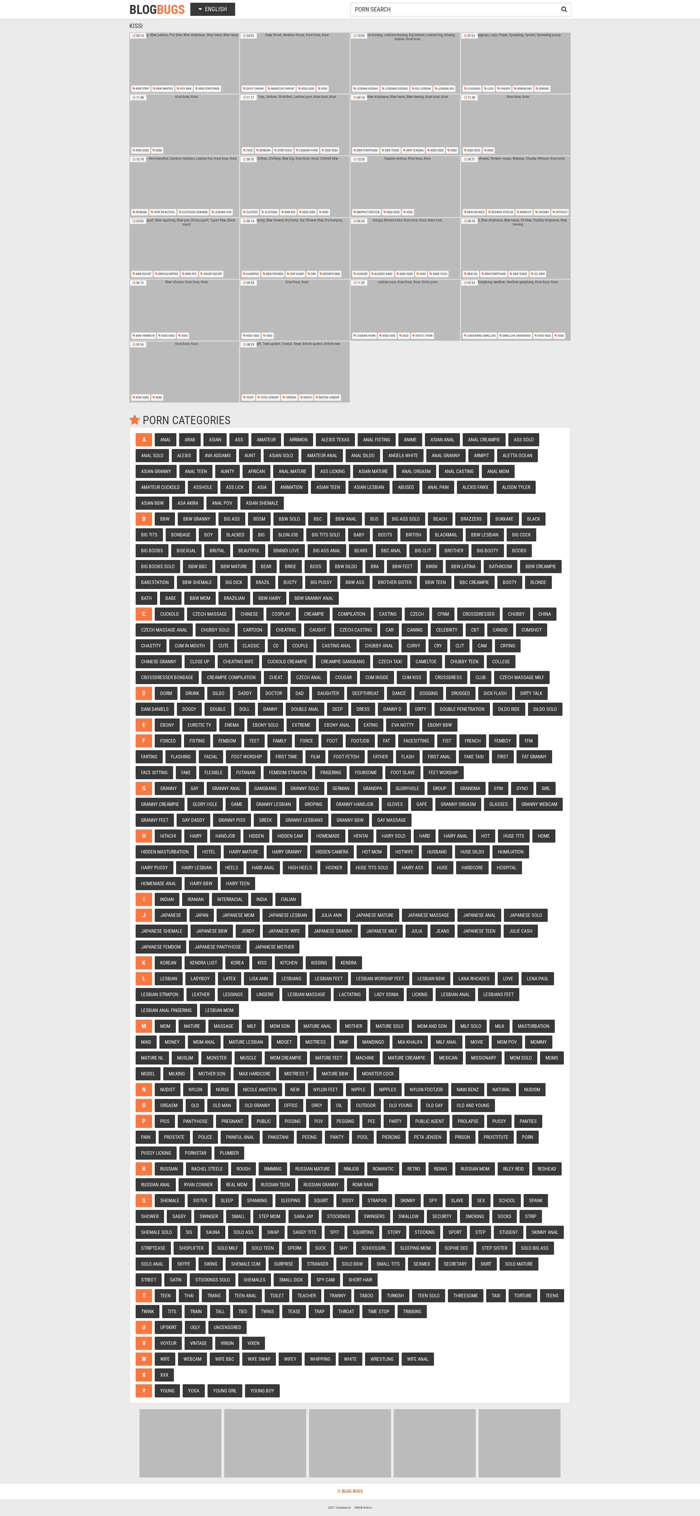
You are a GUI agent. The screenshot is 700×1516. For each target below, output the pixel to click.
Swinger (209, 1216)
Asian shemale (262, 503)
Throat (346, 1311)
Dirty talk (531, 693)
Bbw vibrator (144, 336)
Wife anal (417, 1359)
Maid (146, 1042)
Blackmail (446, 535)
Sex (481, 1200)
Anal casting (459, 471)
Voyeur (168, 1343)
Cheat (275, 677)
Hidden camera (332, 852)
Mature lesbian (246, 1042)
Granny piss (232, 820)
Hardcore (472, 867)
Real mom (236, 1184)
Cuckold (169, 614)
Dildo (218, 693)
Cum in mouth (190, 646)
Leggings (473, 88)
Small (238, 1216)
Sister (200, 1200)
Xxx (164, 1375)
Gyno (522, 788)
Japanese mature (374, 915)
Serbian (264, 150)
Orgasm (168, 1105)
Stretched (284, 150)
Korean (168, 963)
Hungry (362, 274)
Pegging (345, 1121)
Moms (552, 1058)
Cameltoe (426, 661)
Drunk (192, 693)
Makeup (525, 212)
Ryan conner (198, 1184)
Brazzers (471, 519)
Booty (510, 582)
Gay (195, 788)
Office (291, 1105)
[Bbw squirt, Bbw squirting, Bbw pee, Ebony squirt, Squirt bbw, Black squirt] (184, 248)
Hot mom (372, 852)
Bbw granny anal (313, 598)
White (350, 1359)
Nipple (358, 1089)
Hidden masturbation (165, 852)
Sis (189, 1232)
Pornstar (195, 1153)
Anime (410, 439)
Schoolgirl (373, 1248)
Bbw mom (200, 598)
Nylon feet (325, 1089)
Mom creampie (286, 1058)
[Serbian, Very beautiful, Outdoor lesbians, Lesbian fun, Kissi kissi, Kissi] (184, 186)
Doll (245, 709)
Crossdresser (478, 614)
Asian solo (281, 455)
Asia (262, 487)
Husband (437, 852)
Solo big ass (535, 1248)
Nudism (532, 1089)
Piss (165, 1121)
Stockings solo (212, 1280)
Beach (440, 519)
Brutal (217, 550)
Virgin (227, 1343)
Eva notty (403, 725)
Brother (454, 550)
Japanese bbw (212, 931)
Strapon (377, 1200)
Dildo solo (545, 709)
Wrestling (382, 1359)
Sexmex (421, 1264)
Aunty (227, 471)
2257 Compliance (339, 1507)
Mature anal (317, 1026)
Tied (242, 1311)
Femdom (227, 741)
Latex (229, 978)
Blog (157, 9)
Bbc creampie (474, 582)
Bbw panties (164, 88)
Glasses (498, 804)
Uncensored (227, 1327)
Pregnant (232, 1121)
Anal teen (196, 471)
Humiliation (511, 852)
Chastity (151, 646)
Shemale (169, 1200)
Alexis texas (335, 439)
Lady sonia (386, 994)
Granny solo (304, 788)
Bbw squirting (168, 274)
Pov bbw (185, 88)
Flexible (214, 772)
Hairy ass (412, 867)
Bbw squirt (143, 274)
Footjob (360, 741)
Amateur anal (322, 455)
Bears (361, 550)
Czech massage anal (164, 630)
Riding (440, 1169)
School (507, 1200)
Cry (438, 646)
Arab (190, 439)
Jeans (442, 931)
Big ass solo (406, 519)
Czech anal (309, 677)
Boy (208, 535)
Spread (543, 88)
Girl (546, 788)
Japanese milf (381, 931)
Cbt (475, 630)
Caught (318, 630)
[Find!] (562, 8)
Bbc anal (391, 550)
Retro (413, 1169)
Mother (353, 1026)
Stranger (317, 1264)
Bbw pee (191, 274)
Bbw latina (463, 566)
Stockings (338, 1216)
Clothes (252, 212)
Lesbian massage (306, 994)
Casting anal (336, 646)
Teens (552, 1295)
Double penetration (462, 709)
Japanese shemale (161, 931)
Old (195, 1105)
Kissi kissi (307, 88)
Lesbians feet (498, 994)
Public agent (429, 1121)
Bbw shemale (197, 582)
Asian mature (373, 471)
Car (389, 630)
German (340, 788)
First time (286, 757)
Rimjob (351, 1169)
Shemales (255, 1280)
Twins (267, 1311)
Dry (313, 274)
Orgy (316, 1105)
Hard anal (263, 867)
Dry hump (296, 274)
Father (380, 757)
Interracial (230, 899)
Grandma (470, 788)
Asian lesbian (369, 487)
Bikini (432, 566)
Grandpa (372, 788)
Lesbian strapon (159, 994)
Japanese (170, 915)
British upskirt (329, 397)
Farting (149, 757)
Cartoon (252, 630)
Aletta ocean (517, 455)
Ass (239, 439)
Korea (237, 963)
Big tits (149, 535)
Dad (300, 693)
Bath (146, 598)
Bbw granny (196, 519)
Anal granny (446, 455)
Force (306, 741)
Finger (505, 88)
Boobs (519, 550)
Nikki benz (468, 1089)
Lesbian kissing (367, 88)
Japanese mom (238, 915)
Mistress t (296, 1074)
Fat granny (534, 757)
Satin (176, 1280)
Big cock (521, 535)
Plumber (229, 1153)
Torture (523, 1295)
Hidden (256, 836)
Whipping (320, 1359)
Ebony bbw (440, 725)
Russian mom (475, 1169)
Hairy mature (243, 852)
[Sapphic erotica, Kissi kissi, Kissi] (405, 186)
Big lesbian (422, 88)
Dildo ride (509, 709)
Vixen (253, 1343)
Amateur (266, 439)
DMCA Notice (363, 1507)
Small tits (388, 1264)
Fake (186, 772)
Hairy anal (456, 836)
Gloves (395, 804)
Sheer (307, 397)
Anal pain (438, 487)
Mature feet (328, 1058)
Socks (504, 1216)
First (502, 757)
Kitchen (289, 963)
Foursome (366, 772)
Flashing (181, 757)
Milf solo (470, 1026)
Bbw (165, 519)
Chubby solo (215, 630)
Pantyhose (195, 1121)
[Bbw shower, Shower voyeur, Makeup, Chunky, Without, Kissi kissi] (515, 186)
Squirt (321, 1200)
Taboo (366, 1295)
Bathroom (500, 566)
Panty (337, 1137)
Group (440, 788)
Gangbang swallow (480, 336)
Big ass (232, 519)
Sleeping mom (415, 1248)
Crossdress (448, 677)
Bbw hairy (269, 598)
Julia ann (331, 915)
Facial (211, 757)
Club (481, 677)
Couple (300, 646)
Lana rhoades (474, 978)
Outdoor (365, 1105)
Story (394, 1232)
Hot (485, 836)
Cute (223, 646)
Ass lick (235, 487)
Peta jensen (427, 1137)
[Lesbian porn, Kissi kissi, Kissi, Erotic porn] (405, 310)
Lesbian (168, 978)
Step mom (269, 1216)
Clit (460, 646)
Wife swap (259, 1359)
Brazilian (234, 598)
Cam (482, 646)
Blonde (538, 582)
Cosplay (281, 614)
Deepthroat (365, 693)
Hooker (334, 867)
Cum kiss (411, 677)
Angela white (403, 455)
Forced (168, 741)
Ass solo (524, 439)
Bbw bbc (197, 566)
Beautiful (249, 550)
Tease (294, 1311)
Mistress (315, 1042)
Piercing (391, 1137)
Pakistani (278, 1137)
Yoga (193, 1391)
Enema (232, 725)
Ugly (195, 1327)
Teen (165, 1295)
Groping (313, 804)
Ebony (167, 725)
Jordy (248, 931)
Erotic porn (424, 336)
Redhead (547, 1169)
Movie (477, 1042)
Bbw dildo (346, 566)
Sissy (348, 1200)
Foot (332, 741)
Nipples (387, 1089)
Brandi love (286, 550)
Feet (254, 741)
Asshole (202, 487)
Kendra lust (203, 963)
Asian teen (328, 487)
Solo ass (243, 1232)
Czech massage (209, 614)
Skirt (485, 1264)
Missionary (483, 1058)
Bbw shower (475, 212)
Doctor (274, 693)
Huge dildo (472, 852)
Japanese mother (274, 947)
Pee (371, 1121)
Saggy (179, 1216)
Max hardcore (255, 1074)
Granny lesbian (273, 804)
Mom (165, 1026)
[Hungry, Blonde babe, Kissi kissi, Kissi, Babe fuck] (405, 248)
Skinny (407, 1200)
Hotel (208, 852)
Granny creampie (160, 804)
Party (395, 1121)
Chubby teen (464, 661)
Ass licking (332, 471)
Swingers (374, 1216)
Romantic (383, 1169)
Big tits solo (326, 535)
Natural (501, 1089)
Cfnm (443, 614)
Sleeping (290, 1200)
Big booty (487, 550)
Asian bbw (152, 503)
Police (205, 1137)
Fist (447, 741)
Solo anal (152, 1264)
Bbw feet (402, 566)
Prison (462, 1137)
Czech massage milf (522, 677)
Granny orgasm (458, 804)
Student (508, 1232)
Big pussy (321, 582)
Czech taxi (390, 661)
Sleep (227, 1200)
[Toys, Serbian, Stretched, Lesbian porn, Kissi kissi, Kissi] (294, 125)
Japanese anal (479, 915)
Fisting (197, 741)
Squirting (363, 1232)
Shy (343, 1248)
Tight (250, 397)
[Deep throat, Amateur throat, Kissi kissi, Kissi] (294, 63)
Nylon (195, 1089)
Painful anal (240, 1137)
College (501, 661)
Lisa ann (258, 978)
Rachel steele (207, 1169)
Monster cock (378, 1074)
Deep (337, 709)
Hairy (196, 836)
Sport (455, 1232)
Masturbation (533, 1026)
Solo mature (519, 1264)
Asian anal (442, 439)
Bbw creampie (541, 566)
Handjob (225, 836)
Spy (433, 1200)
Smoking (474, 1216)
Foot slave (403, 772)
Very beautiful (164, 212)
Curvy (413, 646)
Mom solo (521, 1058)
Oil (339, 1105)
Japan (201, 915)
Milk (499, 1026)
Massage (224, 1026)
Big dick (234, 582)
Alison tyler (516, 487)
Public (264, 1121)
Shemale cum (245, 1264)
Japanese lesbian (287, 915)
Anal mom (498, 471)
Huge (442, 867)
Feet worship (443, 772)
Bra (375, 566)
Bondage (181, 535)
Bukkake (504, 519)
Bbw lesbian (484, 535)
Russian (169, 1169)
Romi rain (362, 1184)
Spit (334, 1232)
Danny (270, 709)
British (413, 535)
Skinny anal (545, 1232)
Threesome (465, 1295)
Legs (490, 88)
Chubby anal (379, 646)
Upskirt (168, 1327)
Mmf (344, 1042)
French (473, 741)
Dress (363, 709)
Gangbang (265, 788)
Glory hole (205, 804)
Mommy (538, 1042)
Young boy (262, 1391)
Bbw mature (234, 566)
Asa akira (187, 503)
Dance (399, 693)
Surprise (283, 1264)
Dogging (429, 693)
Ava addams (218, 455)
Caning (414, 630)
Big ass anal (327, 550)
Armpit (481, 455)
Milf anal (446, 1042)
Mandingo (373, 1042)
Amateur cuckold (160, 487)
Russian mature (312, 1169)
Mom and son (432, 1026)
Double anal (305, 709)
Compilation (351, 614)
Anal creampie (484, 439)
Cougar (343, 677)
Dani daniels (155, 709)
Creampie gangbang (343, 661)
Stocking (425, 1232)
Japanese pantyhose (217, 947)
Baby (359, 535)
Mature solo (390, 1026)
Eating (371, 725)
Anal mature (293, 471)
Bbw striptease (209, 88)
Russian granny (321, 1184)
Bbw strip (142, 88)
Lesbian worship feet (380, 978)
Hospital (507, 867)
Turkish (395, 1295)
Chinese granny (158, 661)
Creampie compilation (231, 677)
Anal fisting (376, 439)
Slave (457, 1200)
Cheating (286, 630)
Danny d (392, 709)
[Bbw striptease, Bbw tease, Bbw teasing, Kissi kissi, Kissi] (405, 125)
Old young (400, 1105)
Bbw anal (346, 519)
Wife (165, 1359)
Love (508, 978)
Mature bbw (335, 1074)
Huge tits (513, 836)
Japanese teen (479, 931)
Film (315, 757)
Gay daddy (193, 820)
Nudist (167, 1089)
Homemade (328, 836)
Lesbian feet (329, 978)
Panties (528, 1121)
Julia (416, 931)
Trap (319, 1311)
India (261, 899)
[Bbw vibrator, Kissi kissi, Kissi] (184, 310)
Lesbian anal (455, 994)
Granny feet (154, 820)
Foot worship (246, 757)
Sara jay (303, 1216)
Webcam (192, 1359)
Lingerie (265, 994)
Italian (288, 899)
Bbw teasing (415, 150)
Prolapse (468, 1121)
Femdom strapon (288, 772)
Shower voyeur (502, 212)
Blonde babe (383, 274)
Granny (168, 788)
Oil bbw (539, 274)
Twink (147, 1311)
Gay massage (391, 820)
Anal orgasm (416, 471)
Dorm (166, 693)
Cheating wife (238, 661)
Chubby (516, 614)
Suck (320, 1248)
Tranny (337, 1295)
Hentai (361, 836)
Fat (386, 741)
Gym (498, 788)
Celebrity (446, 630)
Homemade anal (158, 883)
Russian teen (275, 1184)
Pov (318, 1121)
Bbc (318, 519)
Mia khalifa (410, 1042)
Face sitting (154, 772)
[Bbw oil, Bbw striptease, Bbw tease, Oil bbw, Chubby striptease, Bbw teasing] (515, 248)
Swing (210, 1264)
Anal (165, 439)
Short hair (360, 1280)
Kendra (349, 963)
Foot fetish (346, 757)
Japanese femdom (161, 947)
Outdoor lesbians (194, 212)
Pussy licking (156, 1153)
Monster (216, 1058)
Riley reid (513, 1169)
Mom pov (507, 1042)
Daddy (245, 693)
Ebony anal (337, 725)
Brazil (263, 582)
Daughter (328, 693)
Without (561, 212)
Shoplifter (191, 1248)
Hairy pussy (154, 867)
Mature (192, 1026)
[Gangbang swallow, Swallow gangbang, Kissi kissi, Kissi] (515, 310)
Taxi (496, 1295)
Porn (527, 1137)
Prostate (174, 1137)
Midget (284, 1042)
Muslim (185, 1058)
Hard (424, 836)
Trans (214, 1295)
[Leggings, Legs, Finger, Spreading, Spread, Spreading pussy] (515, 63)
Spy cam (325, 1280)
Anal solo (152, 455)
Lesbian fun (222, 212)
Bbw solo (289, 519)
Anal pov (222, 503)
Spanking (257, 1200)
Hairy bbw (201, 883)
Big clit (423, 550)
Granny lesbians (304, 820)
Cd (276, 646)
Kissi (323, 88)
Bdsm (259, 519)
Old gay (434, 1105)
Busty (290, 582)
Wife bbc (224, 1359)
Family (280, 741)
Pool (362, 1137)
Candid (500, 630)
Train (196, 1311)
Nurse (222, 1089)
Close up (199, 661)
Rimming (273, 1169)
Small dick (291, 1280)
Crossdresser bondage (167, 677)
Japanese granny (333, 931)
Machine (365, 1058)
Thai (189, 1295)
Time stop (378, 1311)
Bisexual (186, 550)
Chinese (249, 614)
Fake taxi (474, 757)
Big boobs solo (158, 566)
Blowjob (288, 535)
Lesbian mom (219, 1010)
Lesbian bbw (431, 978)
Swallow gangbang (516, 336)
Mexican (448, 1058)
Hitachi (168, 836)
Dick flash (495, 693)
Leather (200, 994)
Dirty (420, 709)
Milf (251, 1026)
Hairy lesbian (197, 867)
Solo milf (227, 1248)
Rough (243, 1169)
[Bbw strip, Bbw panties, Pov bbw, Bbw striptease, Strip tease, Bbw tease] (184, 63)
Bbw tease (391, 150)
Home (544, 836)
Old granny (257, 1105)
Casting (387, 614)
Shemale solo (156, 1232)
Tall (220, 1311)
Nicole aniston (260, 1089)
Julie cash (520, 931)
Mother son (212, 1074)
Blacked (235, 535)
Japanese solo (525, 915)
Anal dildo (363, 455)
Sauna (213, 1232)
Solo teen (263, 1248)
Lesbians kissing (396, 88)
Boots (385, 535)
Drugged (460, 693)
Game (237, 804)
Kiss (262, 963)
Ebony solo (265, 725)
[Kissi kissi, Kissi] (184, 125)
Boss (315, 566)
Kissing (319, 963)
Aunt (249, 455)
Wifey (290, 1359)
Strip (530, 1216)
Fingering (330, 772)
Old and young (473, 1105)
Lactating (350, 994)
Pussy (499, 1121)
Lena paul (538, 978)
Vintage (198, 1343)
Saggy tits (304, 1232)
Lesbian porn (308, 150)
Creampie (314, 614)
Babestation (155, 582)
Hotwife (404, 852)
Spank (535, 1200)
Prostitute (496, 1137)
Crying (507, 646)
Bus (374, 519)
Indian (167, 899)
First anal (439, 757)
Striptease (153, 1248)
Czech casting (356, 630)
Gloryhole (407, 788)
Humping (252, 274)
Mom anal (204, 1042)
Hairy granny (287, 852)
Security (442, 1216)
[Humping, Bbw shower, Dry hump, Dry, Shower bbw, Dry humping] (294, 248)
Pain (145, 1137)
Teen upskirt (269, 397)
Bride (290, 566)
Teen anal (245, 1295)
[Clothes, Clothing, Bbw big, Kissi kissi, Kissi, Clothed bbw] (294, 186)
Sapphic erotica (368, 212)
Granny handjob (355, 804)
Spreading (524, 88)
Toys (249, 150)
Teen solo (429, 1295)
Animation (291, 487)
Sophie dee (456, 1248)
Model (148, 1074)
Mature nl (152, 1058)
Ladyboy (200, 978)
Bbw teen (435, 582)
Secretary (455, 1264)
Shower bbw (331, 274)
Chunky (543, 212)
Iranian (196, 899)
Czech (417, 614)
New (295, 1089)
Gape (421, 804)
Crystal (290, 397)
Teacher (307, 1295)
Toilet (277, 1295)
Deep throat (255, 88)
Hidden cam (290, 836)
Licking (419, 994)
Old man (222, 1105)
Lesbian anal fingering (166, 1010)
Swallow (408, 1216)
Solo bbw (352, 1264)
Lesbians (291, 978)
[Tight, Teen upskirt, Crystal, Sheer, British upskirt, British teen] (294, 372)
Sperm (294, 1248)
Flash (407, 757)
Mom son (280, 1026)
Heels (231, 867)
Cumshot (531, 630)
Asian (215, 439)
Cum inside (377, 677)
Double (218, 709)
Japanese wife (284, 931)
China (544, 614)
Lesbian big (445, 88)
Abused (406, 487)
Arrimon (298, 439)
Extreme (301, 725)
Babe (170, 598)
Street (148, 1280)
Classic (251, 646)
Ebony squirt (212, 274)
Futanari (245, 772)
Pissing (293, 1121)
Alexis (184, 455)
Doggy (189, 709)
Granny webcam (539, 804)
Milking (177, 1074)
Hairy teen (238, 883)
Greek (265, 820)
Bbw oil (472, 274)
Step (480, 1232)
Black (533, 519)
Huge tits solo (372, 867)
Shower (150, 1216)
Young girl (225, 1391)
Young (167, 1391)
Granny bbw (350, 820)
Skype (183, 1264)
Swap (273, 1232)
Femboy (502, 741)
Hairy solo (394, 836)
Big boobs (152, 550)
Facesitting (416, 741)
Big (261, 535)
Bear (266, 566)
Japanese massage (428, 915)
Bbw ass (355, 582)
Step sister (494, 1248)
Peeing (309, 1137)
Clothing (271, 212)
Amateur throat (282, 88)
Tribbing (412, 1311)
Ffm (529, 741)
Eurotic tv (199, 725)
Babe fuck (439, 274)
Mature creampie (406, 1058)
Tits (172, 1311)
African (256, 471)
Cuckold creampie (287, 661)
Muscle (248, 1058)
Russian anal (155, 1184)
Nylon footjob (426, 1089)
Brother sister (395, 582)
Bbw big (289, 212)
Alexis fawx (475, 487)
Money (172, 1042)
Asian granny (156, 471)
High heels (300, 867)
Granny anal (226, 788)
